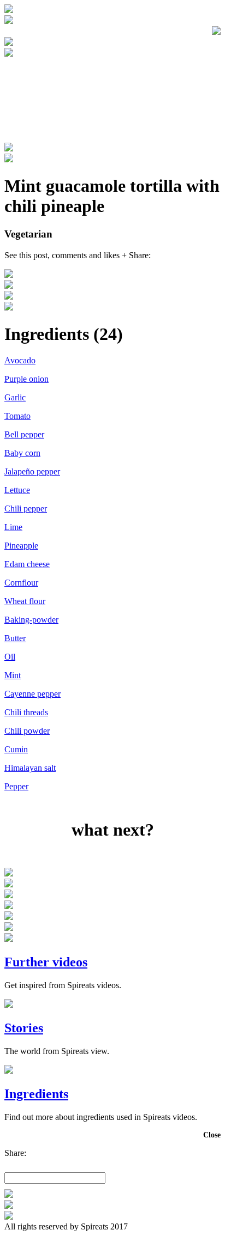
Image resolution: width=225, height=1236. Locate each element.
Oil (9, 656)
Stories (23, 1028)
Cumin (16, 749)
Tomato (17, 416)
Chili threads (26, 712)
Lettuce (17, 490)
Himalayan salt (30, 767)
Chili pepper (25, 508)
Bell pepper (24, 434)
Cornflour (21, 582)
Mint (12, 675)
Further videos (45, 962)
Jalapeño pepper (32, 471)
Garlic (15, 397)
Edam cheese (27, 564)
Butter (15, 638)
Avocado (19, 360)
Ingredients (36, 1094)
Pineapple (21, 545)
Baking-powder (31, 619)
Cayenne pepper (32, 693)
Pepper (16, 786)
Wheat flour (24, 601)
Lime (13, 527)
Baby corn (22, 453)
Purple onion (26, 378)
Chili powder (27, 730)
